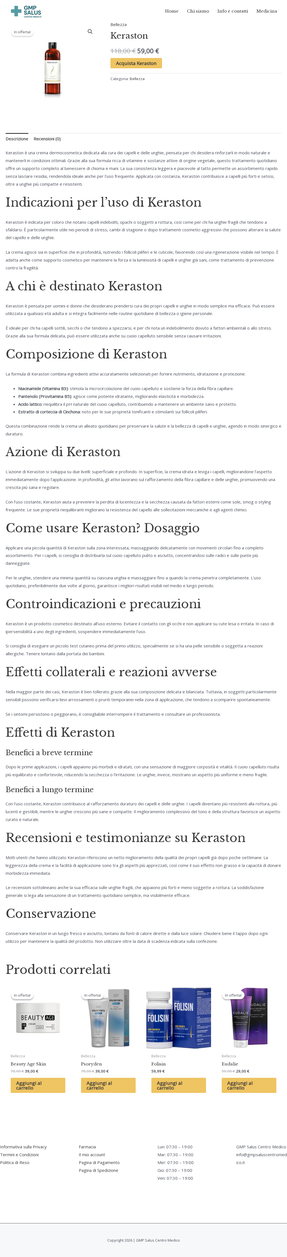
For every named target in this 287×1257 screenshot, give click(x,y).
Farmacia (87, 1146)
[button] (90, 32)
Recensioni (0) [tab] (47, 138)
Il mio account (92, 1154)
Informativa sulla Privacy (23, 1146)
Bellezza (118, 24)
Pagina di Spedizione (98, 1170)
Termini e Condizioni (19, 1154)
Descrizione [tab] (17, 138)
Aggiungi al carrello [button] (29, 1085)
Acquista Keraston (136, 63)
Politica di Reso (14, 1162)
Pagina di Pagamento (99, 1162)
